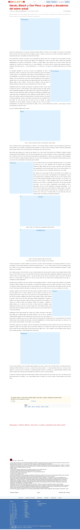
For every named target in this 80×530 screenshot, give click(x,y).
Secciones (54, 1)
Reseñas (26, 512)
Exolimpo (16, 2)
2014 (13, 506)
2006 (13, 529)
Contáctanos (53, 497)
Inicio (38, 492)
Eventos (26, 506)
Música (26, 510)
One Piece (38, 406)
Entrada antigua (14, 492)
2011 (13, 510)
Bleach (29, 406)
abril (11, 523)
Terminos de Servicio (30, 497)
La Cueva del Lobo (42, 503)
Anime (25, 406)
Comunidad (61, 2)
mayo (11, 522)
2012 (13, 509)
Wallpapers (27, 516)
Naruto (33, 406)
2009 (13, 513)
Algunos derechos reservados (45, 525)
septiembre (12, 517)
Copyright (46, 497)
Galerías (26, 507)
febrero (11, 524)
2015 (13, 504)
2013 (13, 507)
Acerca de (21, 497)
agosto (11, 519)
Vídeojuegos (27, 513)
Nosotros (67, 1)
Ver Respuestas (67, 11)
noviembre (12, 515)
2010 (13, 512)
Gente (26, 509)
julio (10, 520)
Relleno (46, 406)
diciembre (12, 514)
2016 (13, 503)
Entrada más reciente (64, 492)
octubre (11, 516)
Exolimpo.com (13, 527)
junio (11, 521)
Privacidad (39, 497)
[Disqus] (40, 441)
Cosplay (26, 504)
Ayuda (60, 497)
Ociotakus (40, 504)
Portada (48, 1)
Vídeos (26, 515)
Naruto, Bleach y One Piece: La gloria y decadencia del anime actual (39, 7)
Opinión (42, 406)
